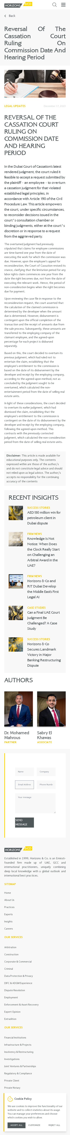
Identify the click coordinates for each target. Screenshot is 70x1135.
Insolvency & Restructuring (18, 1052)
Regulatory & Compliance (18, 1073)
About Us (9, 900)
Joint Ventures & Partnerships (20, 1066)
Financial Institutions (15, 1037)
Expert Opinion (12, 1012)
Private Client (11, 1080)
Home (7, 893)
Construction (11, 954)
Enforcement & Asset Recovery (21, 1004)
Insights (8, 921)
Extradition (10, 1019)
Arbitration (10, 947)
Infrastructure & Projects (17, 1045)
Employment (11, 997)
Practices (9, 907)
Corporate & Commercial (18, 961)
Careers (8, 929)
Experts (8, 914)
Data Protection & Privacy (18, 976)
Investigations (12, 1059)
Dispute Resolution (14, 990)
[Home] (18, 5)
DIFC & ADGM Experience (18, 983)
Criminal (8, 969)
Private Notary (12, 1088)
